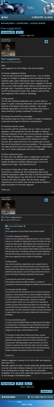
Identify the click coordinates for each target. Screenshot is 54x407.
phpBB (19, 402)
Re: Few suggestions (11, 217)
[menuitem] (4, 17)
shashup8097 (6, 39)
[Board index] (27, 7)
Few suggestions (11, 28)
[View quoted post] (24, 226)
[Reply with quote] (46, 41)
